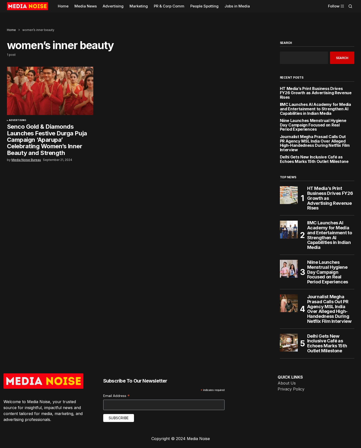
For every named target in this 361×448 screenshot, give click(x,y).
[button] (350, 6)
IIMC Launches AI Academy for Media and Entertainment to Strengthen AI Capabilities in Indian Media (315, 109)
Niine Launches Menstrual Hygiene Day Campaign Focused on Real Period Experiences (313, 125)
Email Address (116, 396)
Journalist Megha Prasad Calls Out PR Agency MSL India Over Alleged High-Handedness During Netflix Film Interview (315, 143)
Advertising (17, 120)
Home (11, 30)
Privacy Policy (291, 389)
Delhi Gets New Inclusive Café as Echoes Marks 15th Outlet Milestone (314, 159)
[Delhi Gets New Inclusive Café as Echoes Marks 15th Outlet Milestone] (289, 343)
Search (286, 43)
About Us (287, 383)
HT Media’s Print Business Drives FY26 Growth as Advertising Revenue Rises (316, 93)
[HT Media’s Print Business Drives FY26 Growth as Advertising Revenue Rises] (289, 195)
